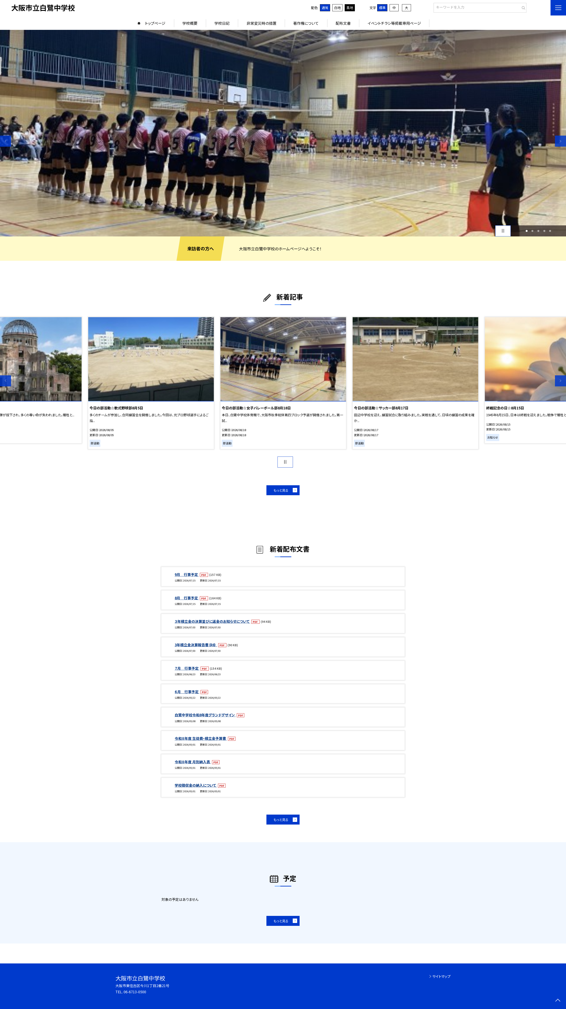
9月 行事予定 (187, 574)
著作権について (306, 23)
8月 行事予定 (187, 597)
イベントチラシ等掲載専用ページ (394, 23)
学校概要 (189, 23)
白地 (337, 7)
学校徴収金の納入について (196, 785)
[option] (283, 133)
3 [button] (538, 231)
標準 (382, 7)
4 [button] (544, 231)
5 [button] (550, 231)
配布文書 (343, 23)
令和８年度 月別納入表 (193, 761)
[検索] (522, 7)
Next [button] (560, 141)
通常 (325, 7)
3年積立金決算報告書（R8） (196, 644)
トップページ (155, 23)
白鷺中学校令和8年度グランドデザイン (205, 714)
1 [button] (527, 231)
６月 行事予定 (187, 691)
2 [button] (532, 231)
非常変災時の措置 (261, 23)
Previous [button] (5, 141)
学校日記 (221, 23)
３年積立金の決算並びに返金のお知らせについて (212, 621)
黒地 (349, 7)
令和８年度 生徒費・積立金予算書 (201, 738)
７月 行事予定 (187, 668)
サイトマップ (441, 976)
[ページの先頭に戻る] (557, 1000)
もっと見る (280, 490)
